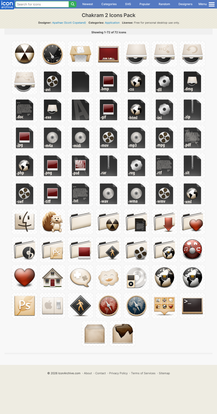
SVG (128, 4)
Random (164, 4)
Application (112, 22)
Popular (145, 4)
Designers (185, 4)
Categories (109, 4)
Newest (87, 4)
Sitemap (164, 373)
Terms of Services (143, 373)
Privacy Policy (118, 373)
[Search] (72, 4)
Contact (100, 373)
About (88, 373)
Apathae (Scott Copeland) (69, 22)
